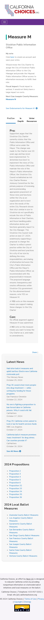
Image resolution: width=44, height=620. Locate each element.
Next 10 (29, 579)
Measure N (11, 99)
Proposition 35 (15, 494)
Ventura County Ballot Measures (23, 556)
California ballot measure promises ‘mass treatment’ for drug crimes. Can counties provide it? (21, 437)
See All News (13, 451)
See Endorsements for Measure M (20, 108)
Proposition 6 (15, 482)
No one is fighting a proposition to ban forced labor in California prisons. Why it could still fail (21, 407)
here (12, 57)
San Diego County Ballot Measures (24, 535)
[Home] (22, 11)
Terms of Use (30, 599)
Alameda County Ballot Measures (23, 515)
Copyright (18, 602)
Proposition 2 (15, 471)
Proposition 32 (15, 485)
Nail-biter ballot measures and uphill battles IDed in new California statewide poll (22, 371)
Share (34, 352)
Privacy (41, 599)
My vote (9, 53)
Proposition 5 (15, 479)
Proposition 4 (15, 476)
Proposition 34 (15, 491)
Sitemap (27, 602)
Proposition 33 (15, 488)
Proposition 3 (15, 474)
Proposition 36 (15, 497)
